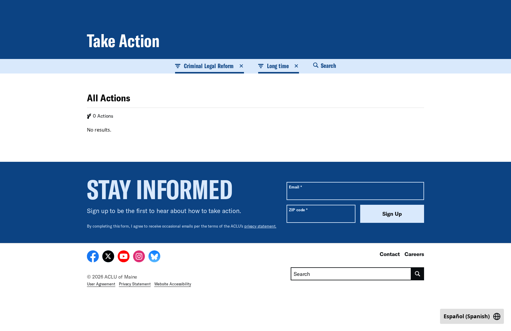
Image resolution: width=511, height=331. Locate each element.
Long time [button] (278, 66)
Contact (390, 254)
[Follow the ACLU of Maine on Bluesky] (154, 257)
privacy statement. (260, 226)
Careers (414, 254)
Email (295, 186)
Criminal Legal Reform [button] (209, 66)
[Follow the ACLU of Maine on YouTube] (124, 257)
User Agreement (101, 284)
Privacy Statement (135, 284)
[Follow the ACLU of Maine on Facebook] (93, 257)
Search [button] (328, 65)
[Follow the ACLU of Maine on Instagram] (139, 257)
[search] (417, 273)
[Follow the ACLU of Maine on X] (108, 257)
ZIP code (298, 209)
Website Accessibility (172, 284)
